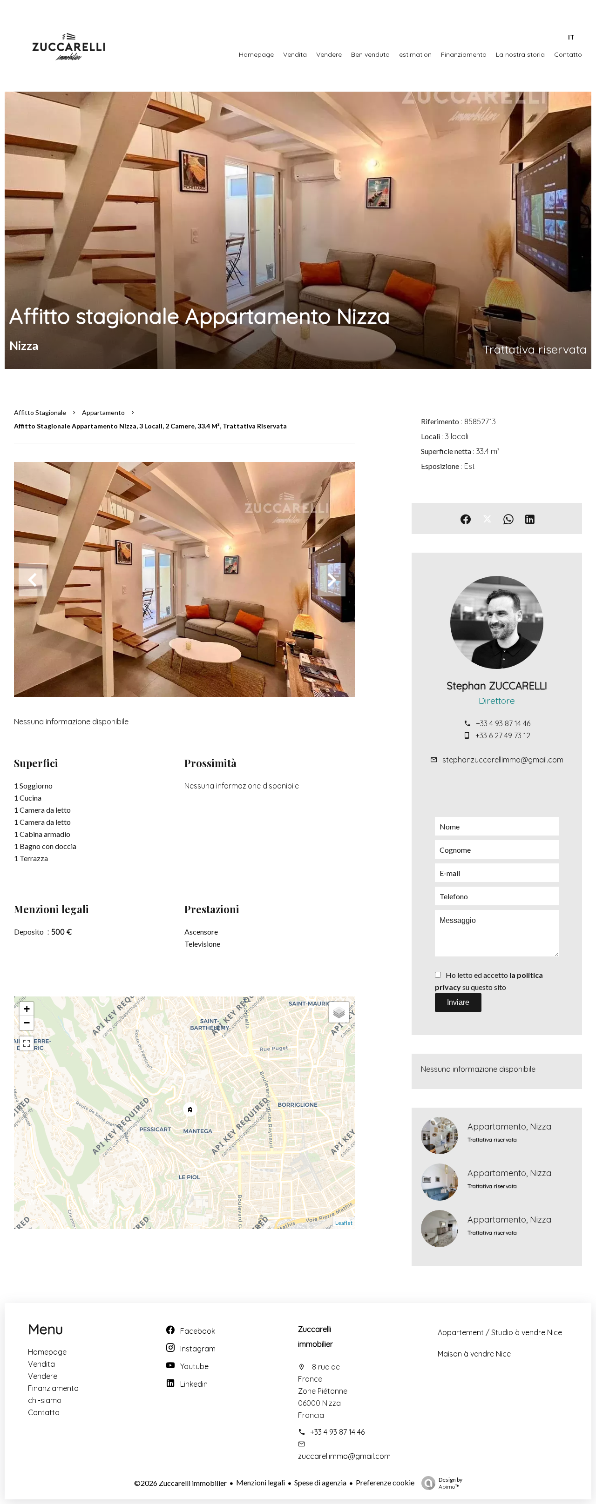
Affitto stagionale (40, 412)
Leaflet (343, 1223)
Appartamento (103, 412)
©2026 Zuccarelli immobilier (180, 1482)
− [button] (27, 1023)
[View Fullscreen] (27, 1043)
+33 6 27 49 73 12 (502, 735)
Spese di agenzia (320, 1482)
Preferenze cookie (385, 1482)
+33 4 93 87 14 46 (503, 723)
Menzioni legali (260, 1482)
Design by (450, 1483)
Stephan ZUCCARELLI (497, 685)
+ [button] (27, 1009)
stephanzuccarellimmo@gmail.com (502, 759)
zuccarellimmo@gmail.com (344, 1456)
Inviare (458, 1002)
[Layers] (339, 1012)
